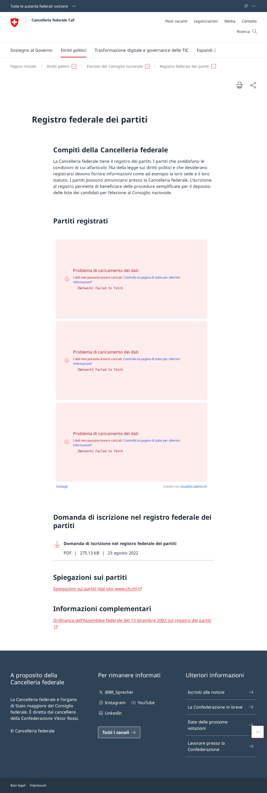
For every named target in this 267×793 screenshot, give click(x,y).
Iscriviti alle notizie (206, 692)
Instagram (115, 702)
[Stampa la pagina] (239, 85)
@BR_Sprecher (119, 692)
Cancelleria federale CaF (53, 20)
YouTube (146, 702)
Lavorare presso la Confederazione (206, 746)
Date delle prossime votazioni (208, 725)
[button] (31, 50)
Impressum (38, 785)
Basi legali (18, 785)
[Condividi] (253, 85)
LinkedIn (113, 713)
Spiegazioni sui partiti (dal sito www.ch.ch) (95, 589)
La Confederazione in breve (215, 707)
